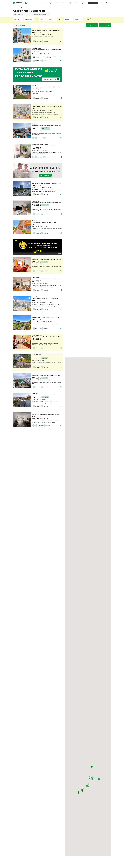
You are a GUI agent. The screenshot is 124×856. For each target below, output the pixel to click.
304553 (36, 93)
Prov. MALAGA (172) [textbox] (18, 14)
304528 (36, 36)
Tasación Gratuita (93, 3)
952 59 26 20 (38, 41)
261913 (36, 401)
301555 (36, 304)
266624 (36, 266)
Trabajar (70, 3)
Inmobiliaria (15, 7)
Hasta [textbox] (51, 19)
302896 (36, 152)
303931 (36, 112)
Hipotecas (83, 3)
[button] (82, 791)
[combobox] (22, 14)
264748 (36, 189)
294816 (36, 421)
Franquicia (62, 3)
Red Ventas (76, 3)
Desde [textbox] (41, 19)
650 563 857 (40, 425)
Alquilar (56, 3)
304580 (36, 56)
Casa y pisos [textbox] (28, 19)
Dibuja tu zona (92, 25)
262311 (36, 382)
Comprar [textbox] (16, 19)
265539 (36, 343)
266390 (36, 209)
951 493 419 (37, 194)
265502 (36, 362)
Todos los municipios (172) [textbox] (39, 14)
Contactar (45, 41)
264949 (36, 285)
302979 (36, 133)
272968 (36, 228)
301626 (36, 324)
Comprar (50, 3)
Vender (44, 3)
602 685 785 (40, 138)
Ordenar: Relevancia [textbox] (19, 25)
